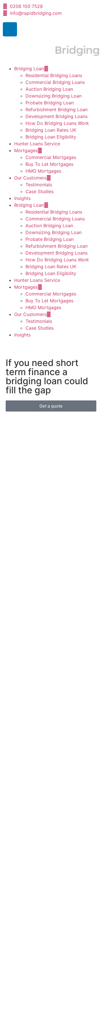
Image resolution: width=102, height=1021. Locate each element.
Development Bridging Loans (57, 116)
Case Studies (40, 191)
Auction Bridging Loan (49, 89)
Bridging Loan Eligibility (51, 137)
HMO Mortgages (43, 171)
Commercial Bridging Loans (55, 82)
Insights (22, 198)
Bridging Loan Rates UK (51, 130)
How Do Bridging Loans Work (57, 123)
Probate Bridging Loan (50, 103)
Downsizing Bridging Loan (54, 96)
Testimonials (39, 184)
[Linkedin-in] (10, 29)
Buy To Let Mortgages (49, 164)
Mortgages (26, 150)
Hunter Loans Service (37, 143)
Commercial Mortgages (51, 157)
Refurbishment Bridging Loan (57, 109)
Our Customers (30, 178)
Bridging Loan (29, 68)
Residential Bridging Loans (54, 75)
